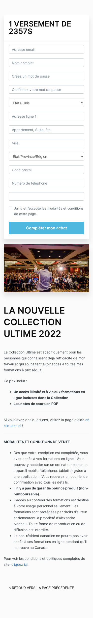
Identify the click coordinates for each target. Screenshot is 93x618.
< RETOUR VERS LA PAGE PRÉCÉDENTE (41, 588)
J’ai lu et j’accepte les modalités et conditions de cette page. (49, 211)
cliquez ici (19, 564)
